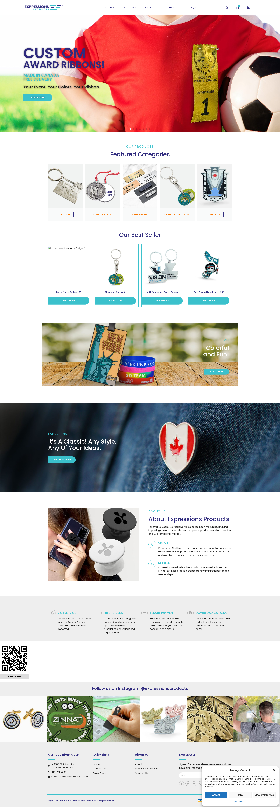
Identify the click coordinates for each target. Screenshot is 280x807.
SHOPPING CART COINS (176, 214)
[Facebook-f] (181, 783)
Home (95, 7)
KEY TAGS (65, 214)
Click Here (38, 97)
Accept (216, 795)
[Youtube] (194, 783)
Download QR (14, 676)
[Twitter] (187, 783)
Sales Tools (152, 7)
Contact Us (173, 7)
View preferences (264, 795)
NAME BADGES (139, 214)
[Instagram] (200, 783)
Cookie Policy (239, 801)
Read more (68, 300)
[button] (274, 770)
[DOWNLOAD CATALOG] (190, 613)
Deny (240, 795)
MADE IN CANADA (102, 214)
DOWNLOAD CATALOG (212, 613)
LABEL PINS (214, 214)
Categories (129, 7)
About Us (110, 7)
